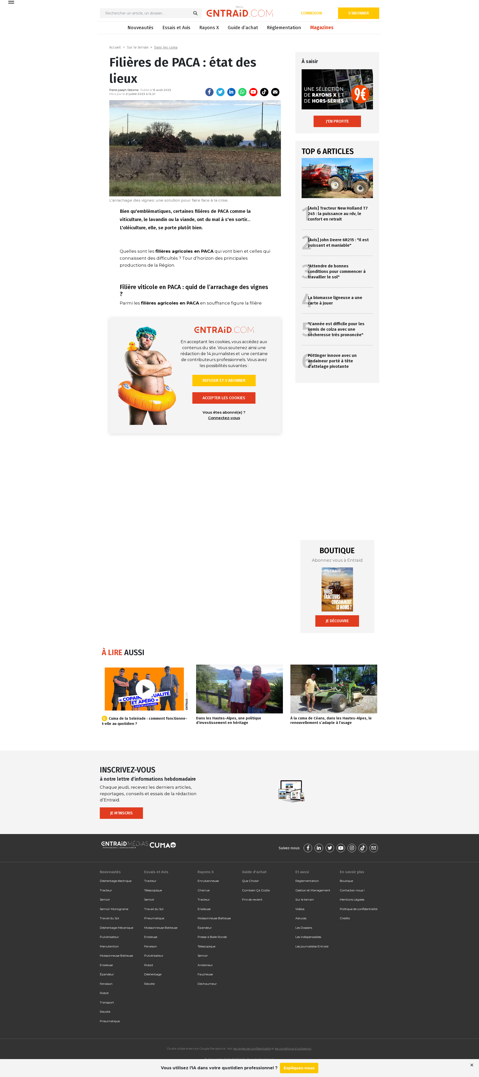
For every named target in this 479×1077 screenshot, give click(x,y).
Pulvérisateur (109, 937)
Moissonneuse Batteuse (116, 955)
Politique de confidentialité (358, 909)
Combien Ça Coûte (256, 890)
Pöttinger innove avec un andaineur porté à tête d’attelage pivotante (332, 361)
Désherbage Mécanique (116, 927)
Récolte (105, 1011)
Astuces (300, 918)
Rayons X (209, 27)
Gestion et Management (312, 890)
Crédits (345, 918)
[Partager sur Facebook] (209, 92)
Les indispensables (308, 937)
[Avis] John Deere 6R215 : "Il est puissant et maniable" (338, 242)
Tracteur (106, 890)
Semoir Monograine (114, 909)
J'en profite (337, 121)
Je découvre (337, 620)
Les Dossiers (303, 927)
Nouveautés (140, 27)
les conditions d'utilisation (293, 1048)
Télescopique (153, 890)
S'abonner (358, 13)
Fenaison (106, 984)
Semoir (105, 899)
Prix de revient (252, 899)
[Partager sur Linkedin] (231, 92)
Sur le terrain (137, 47)
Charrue (204, 890)
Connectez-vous (224, 417)
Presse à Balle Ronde (212, 937)
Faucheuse (205, 974)
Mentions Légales (352, 899)
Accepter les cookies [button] (224, 397)
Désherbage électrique (115, 881)
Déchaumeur (207, 984)
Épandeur (107, 974)
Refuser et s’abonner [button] (224, 380)
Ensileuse (106, 965)
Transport (107, 1002)
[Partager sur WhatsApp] (242, 92)
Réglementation (284, 27)
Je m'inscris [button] (121, 813)
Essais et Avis (176, 27)
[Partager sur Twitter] (220, 92)
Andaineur (205, 965)
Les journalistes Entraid (311, 946)
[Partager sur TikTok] (264, 92)
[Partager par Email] (275, 92)
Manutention (109, 946)
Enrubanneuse (208, 881)
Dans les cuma (165, 47)
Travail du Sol (109, 918)
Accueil (115, 47)
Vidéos (299, 909)
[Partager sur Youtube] (253, 92)
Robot (104, 993)
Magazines (322, 27)
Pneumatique (110, 1021)
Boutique (346, 881)
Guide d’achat (243, 27)
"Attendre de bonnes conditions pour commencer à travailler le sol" (337, 271)
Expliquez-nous (299, 1068)
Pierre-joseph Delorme (123, 90)
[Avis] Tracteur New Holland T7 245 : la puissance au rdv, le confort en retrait (338, 214)
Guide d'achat (254, 872)
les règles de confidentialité (252, 1048)
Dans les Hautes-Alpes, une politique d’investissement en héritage (228, 720)
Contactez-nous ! (352, 890)
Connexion (311, 13)
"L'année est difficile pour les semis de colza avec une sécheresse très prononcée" (336, 329)
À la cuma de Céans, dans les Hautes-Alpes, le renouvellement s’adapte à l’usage (331, 720)
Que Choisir (250, 881)
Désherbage (152, 974)
